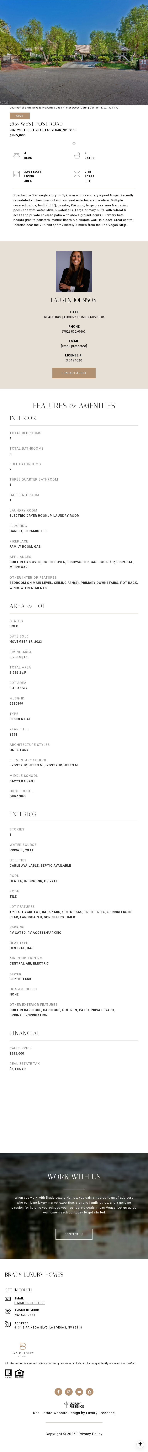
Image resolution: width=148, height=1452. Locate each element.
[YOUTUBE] (79, 1392)
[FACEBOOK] (58, 1392)
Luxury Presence (100, 1413)
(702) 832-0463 (74, 331)
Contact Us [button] (74, 1234)
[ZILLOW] (89, 1392)
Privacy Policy (91, 1434)
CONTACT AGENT (74, 373)
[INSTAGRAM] (69, 1392)
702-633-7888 (24, 1314)
